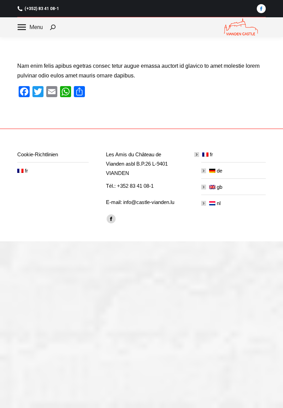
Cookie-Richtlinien (37, 154)
